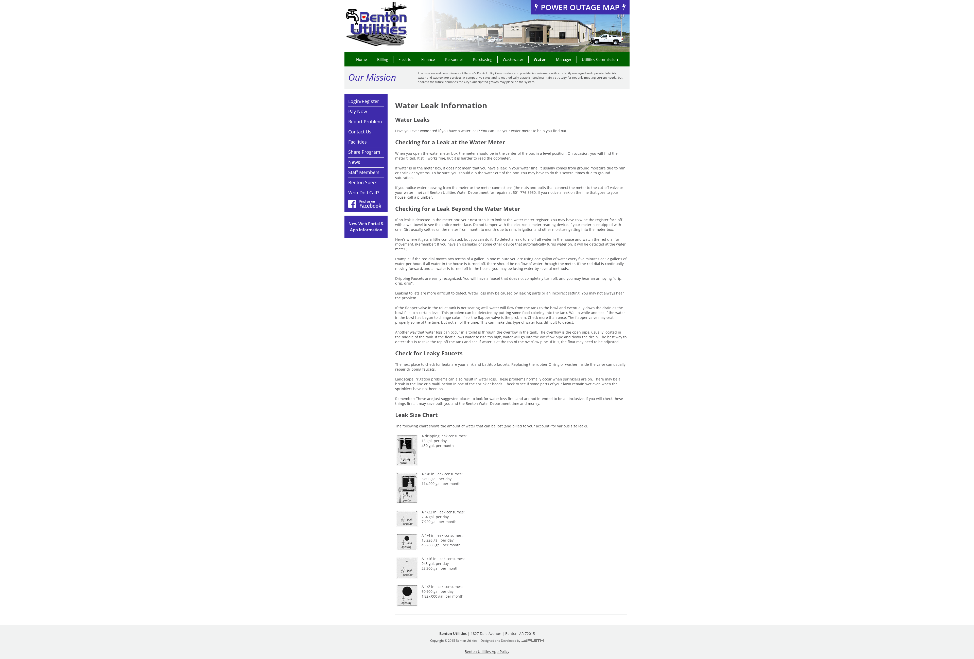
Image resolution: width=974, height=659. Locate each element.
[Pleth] (532, 640)
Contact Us (359, 132)
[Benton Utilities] (376, 24)
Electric (404, 59)
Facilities (357, 142)
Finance (428, 59)
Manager (563, 59)
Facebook (364, 204)
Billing (382, 59)
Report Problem (365, 121)
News (354, 162)
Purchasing (482, 59)
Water (540, 59)
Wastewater (513, 59)
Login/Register (363, 101)
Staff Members (363, 172)
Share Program (364, 152)
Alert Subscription (366, 227)
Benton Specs (362, 182)
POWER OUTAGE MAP (580, 7)
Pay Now (357, 111)
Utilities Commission (600, 59)
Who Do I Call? (363, 192)
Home (361, 59)
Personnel (454, 59)
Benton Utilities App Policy (487, 651)
